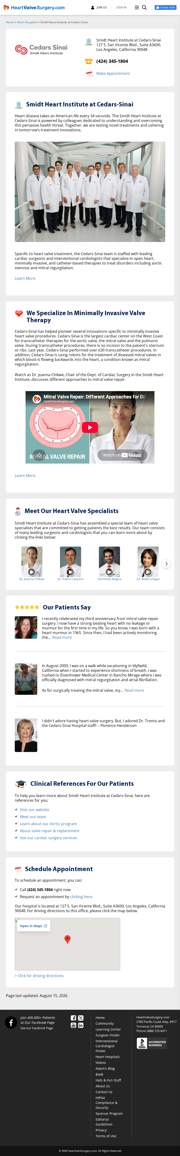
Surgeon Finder (108, 1035)
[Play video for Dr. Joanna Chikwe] (31, 572)
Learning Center (108, 1029)
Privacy (101, 1130)
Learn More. (25, 278)
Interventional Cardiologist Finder (107, 1046)
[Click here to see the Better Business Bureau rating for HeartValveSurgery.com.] (156, 1043)
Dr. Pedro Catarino (70, 579)
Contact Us (104, 1092)
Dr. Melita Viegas (148, 579)
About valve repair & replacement (49, 830)
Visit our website (34, 809)
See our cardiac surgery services (48, 837)
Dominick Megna (109, 579)
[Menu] (137, 7)
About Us (103, 1086)
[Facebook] (11, 1022)
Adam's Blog (105, 1068)
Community (105, 1023)
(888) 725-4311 (157, 1031)
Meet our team (33, 816)
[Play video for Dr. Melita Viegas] (148, 572)
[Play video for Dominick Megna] (109, 572)
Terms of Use (106, 1136)
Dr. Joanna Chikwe (31, 579)
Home (10, 22)
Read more (62, 637)
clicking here (81, 896)
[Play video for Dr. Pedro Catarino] (70, 572)
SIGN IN (121, 7)
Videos (101, 1062)
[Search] (144, 7)
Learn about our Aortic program (48, 823)
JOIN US (102, 7)
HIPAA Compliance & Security (106, 1103)
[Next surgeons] (166, 563)
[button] (67, 939)
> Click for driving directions (39, 975)
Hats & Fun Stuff (108, 1080)
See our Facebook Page (37, 1028)
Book (99, 1074)
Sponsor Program (109, 1113)
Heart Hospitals (27, 22)
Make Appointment (113, 73)
